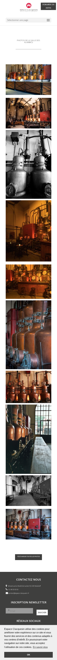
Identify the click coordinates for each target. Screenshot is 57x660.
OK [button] (28, 655)
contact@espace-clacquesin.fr (18, 593)
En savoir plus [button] (40, 647)
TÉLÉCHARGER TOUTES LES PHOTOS (28, 556)
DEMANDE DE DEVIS (48, 6)
